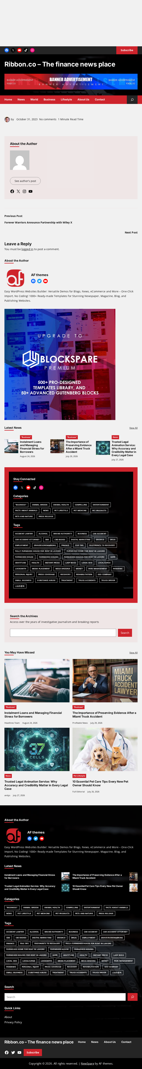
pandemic (118, 568)
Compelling (81, 504)
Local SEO (87, 562)
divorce (100, 539)
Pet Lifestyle (61, 510)
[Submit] (133, 997)
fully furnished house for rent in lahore (38, 551)
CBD (47, 539)
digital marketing (80, 539)
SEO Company (104, 574)
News (115, 437)
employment (21, 545)
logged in (27, 249)
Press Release (46, 516)
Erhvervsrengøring (45, 545)
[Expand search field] (132, 99)
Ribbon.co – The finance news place (59, 64)
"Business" (20, 504)
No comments (47, 119)
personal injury (24, 574)
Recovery (65, 574)
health (35, 562)
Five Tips (79, 545)
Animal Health (61, 504)
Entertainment (101, 504)
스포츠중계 (20, 586)
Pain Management (97, 568)
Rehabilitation (84, 574)
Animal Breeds (40, 504)
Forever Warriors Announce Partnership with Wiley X (38, 222)
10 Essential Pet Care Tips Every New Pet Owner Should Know (100, 783)
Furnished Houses (49, 557)
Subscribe (33, 1052)
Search (125, 633)
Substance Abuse (46, 580)
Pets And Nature (24, 516)
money (79, 568)
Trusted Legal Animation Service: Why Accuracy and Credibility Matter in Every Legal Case (124, 448)
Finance (65, 545)
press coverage (46, 574)
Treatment (67, 580)
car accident (99, 533)
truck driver (108, 580)
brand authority (62, 533)
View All (133, 427)
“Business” (26, 437)
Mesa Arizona (62, 568)
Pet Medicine (80, 510)
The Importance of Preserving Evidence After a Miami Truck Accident (78, 446)
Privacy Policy (13, 1022)
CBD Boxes (60, 539)
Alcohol (43, 533)
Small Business (23, 580)
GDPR (112, 557)
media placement (41, 568)
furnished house (24, 557)
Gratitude (20, 562)
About (8, 1017)
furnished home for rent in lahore (86, 551)
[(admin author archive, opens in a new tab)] (7, 121)
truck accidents (87, 580)
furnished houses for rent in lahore (84, 557)
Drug (112, 539)
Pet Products (99, 510)
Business (82, 533)
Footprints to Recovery (102, 545)
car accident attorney (27, 539)
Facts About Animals (26, 510)
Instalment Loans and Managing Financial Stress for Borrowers (32, 446)
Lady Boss (70, 562)
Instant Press (52, 562)
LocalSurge (104, 562)
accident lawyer (24, 533)
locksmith (20, 568)
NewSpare (87, 1063)
